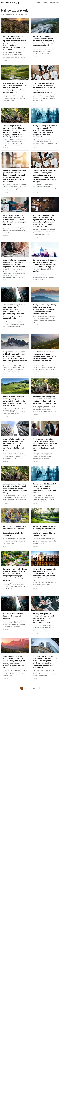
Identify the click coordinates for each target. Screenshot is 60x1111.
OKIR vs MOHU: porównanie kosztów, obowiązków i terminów (13, 616)
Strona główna (54, 2)
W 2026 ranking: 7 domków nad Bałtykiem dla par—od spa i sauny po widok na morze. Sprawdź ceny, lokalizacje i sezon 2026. (15, 530)
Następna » (35, 688)
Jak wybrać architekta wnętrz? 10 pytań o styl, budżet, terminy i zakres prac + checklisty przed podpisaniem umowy (44, 488)
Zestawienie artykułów (41, 2)
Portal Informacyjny (10, 2)
